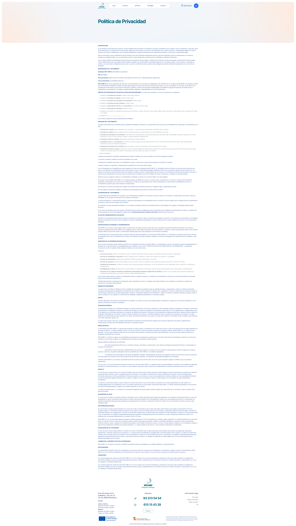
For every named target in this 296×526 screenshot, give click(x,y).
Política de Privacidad (192, 499)
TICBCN (164, 524)
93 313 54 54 (152, 498)
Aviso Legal (195, 497)
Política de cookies (193, 502)
